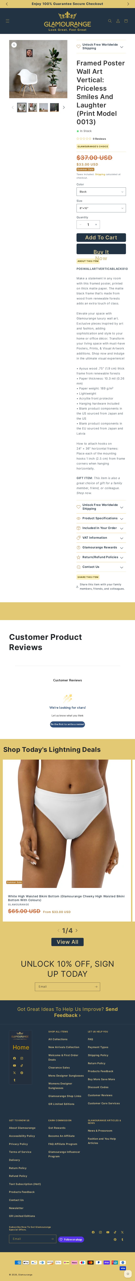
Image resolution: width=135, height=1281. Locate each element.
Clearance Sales (59, 1067)
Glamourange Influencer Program (64, 1154)
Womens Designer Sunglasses (60, 1086)
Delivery (14, 1160)
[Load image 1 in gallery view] (21, 107)
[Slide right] (64, 107)
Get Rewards (56, 1127)
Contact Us (16, 1200)
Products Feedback (100, 1071)
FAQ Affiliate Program (62, 1144)
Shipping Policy (98, 1055)
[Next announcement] (128, 4)
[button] (8, 21)
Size (79, 200)
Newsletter (16, 1208)
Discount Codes (98, 1087)
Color (80, 184)
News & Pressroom (100, 1130)
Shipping (100, 174)
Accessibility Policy (22, 1136)
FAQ (90, 1039)
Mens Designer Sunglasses (66, 1075)
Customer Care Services (104, 1103)
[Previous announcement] (6, 4)
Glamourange (25, 1274)
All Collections (57, 1039)
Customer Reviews (100, 1095)
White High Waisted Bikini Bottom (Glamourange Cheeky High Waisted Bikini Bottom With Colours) (66, 898)
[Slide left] (12, 107)
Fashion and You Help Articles (102, 1141)
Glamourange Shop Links (64, 1096)
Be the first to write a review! (67, 724)
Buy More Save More (101, 1079)
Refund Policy (18, 1176)
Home (21, 1047)
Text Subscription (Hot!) (25, 1184)
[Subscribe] (96, 986)
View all (68, 942)
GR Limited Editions (61, 1104)
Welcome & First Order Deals (63, 1057)
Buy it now (101, 251)
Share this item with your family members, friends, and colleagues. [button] (102, 586)
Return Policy (97, 1063)
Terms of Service (20, 1151)
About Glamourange (22, 1127)
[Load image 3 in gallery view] (43, 107)
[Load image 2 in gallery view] (32, 107)
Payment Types (98, 1047)
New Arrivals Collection (63, 1047)
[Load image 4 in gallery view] (54, 107)
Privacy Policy (18, 1144)
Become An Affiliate (61, 1136)
